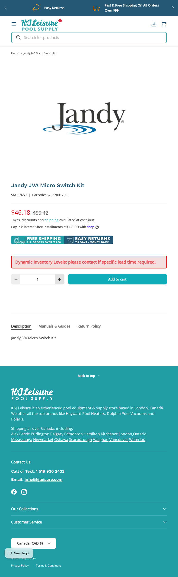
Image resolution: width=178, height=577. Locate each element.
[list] (89, 118)
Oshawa (61, 439)
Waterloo (137, 439)
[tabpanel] (89, 338)
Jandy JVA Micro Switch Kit (39, 53)
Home (15, 53)
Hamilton (92, 434)
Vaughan (100, 439)
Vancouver (118, 439)
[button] (164, 24)
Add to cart (117, 279)
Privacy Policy (20, 565)
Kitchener (109, 434)
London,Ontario (132, 434)
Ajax (14, 434)
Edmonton (73, 434)
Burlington (40, 434)
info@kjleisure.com (43, 479)
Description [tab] (21, 326)
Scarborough (80, 439)
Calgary (56, 434)
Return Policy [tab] (89, 326)
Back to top (87, 375)
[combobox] (89, 37)
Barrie (24, 434)
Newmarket (43, 439)
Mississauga (21, 439)
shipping (51, 220)
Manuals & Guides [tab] (54, 326)
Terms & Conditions (48, 565)
